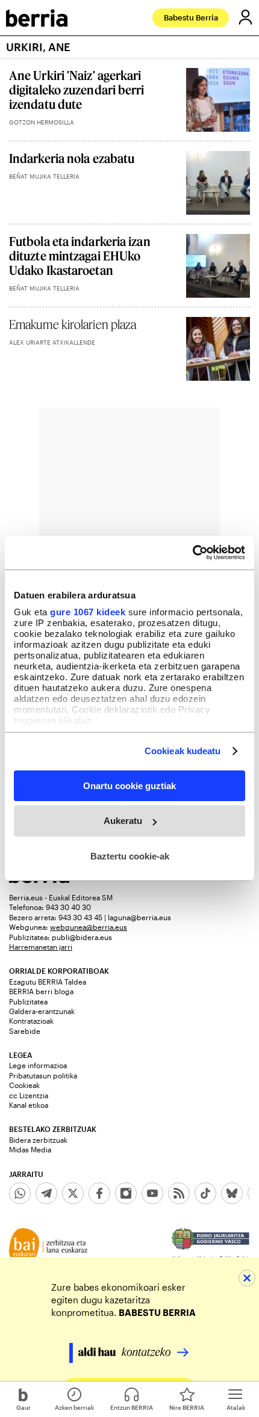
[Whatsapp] (20, 1193)
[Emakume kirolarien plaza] (218, 349)
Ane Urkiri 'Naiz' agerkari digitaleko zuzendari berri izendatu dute (77, 89)
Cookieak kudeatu (183, 751)
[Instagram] (126, 1193)
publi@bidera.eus (82, 937)
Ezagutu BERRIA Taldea (47, 981)
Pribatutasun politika (43, 1075)
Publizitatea (28, 1001)
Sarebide (24, 1031)
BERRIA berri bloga (41, 991)
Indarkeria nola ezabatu (71, 158)
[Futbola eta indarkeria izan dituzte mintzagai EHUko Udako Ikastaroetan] (218, 266)
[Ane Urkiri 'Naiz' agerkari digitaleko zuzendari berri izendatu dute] (218, 100)
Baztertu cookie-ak (129, 856)
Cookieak (24, 1085)
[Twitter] (73, 1193)
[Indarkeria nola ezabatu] (218, 183)
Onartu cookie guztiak (129, 785)
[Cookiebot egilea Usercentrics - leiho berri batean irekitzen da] (192, 553)
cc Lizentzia (28, 1095)
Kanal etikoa (28, 1105)
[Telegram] (46, 1193)
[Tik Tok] (205, 1193)
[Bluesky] (232, 1193)
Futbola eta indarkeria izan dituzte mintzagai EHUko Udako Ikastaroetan (80, 255)
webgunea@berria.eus (88, 927)
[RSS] (179, 1193)
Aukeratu (123, 821)
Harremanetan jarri (40, 946)
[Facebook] (99, 1193)
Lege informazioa (38, 1065)
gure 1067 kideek (87, 612)
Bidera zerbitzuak (38, 1140)
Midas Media (30, 1149)
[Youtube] (152, 1193)
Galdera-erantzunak (42, 1011)
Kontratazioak (31, 1020)
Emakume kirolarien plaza (72, 324)
